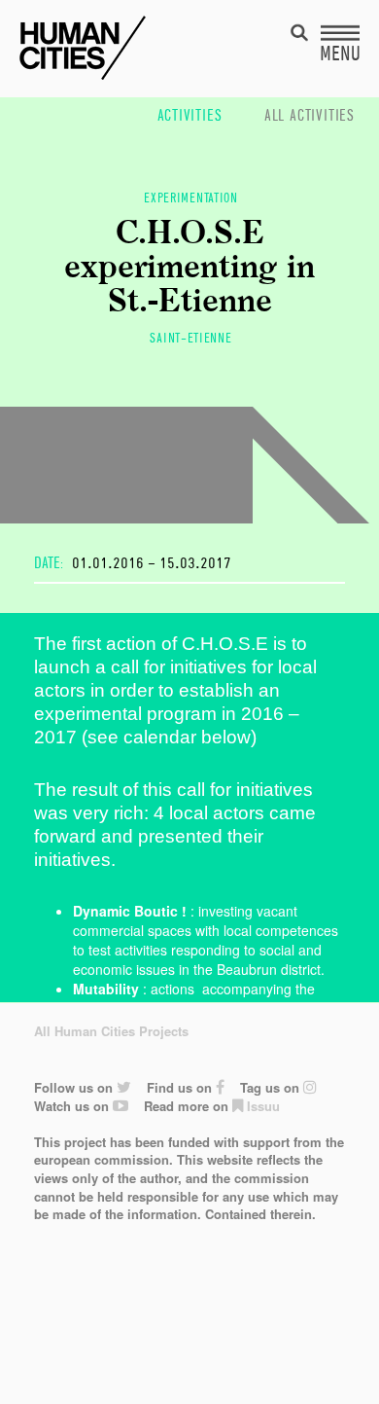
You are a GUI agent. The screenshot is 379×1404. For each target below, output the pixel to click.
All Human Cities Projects (111, 1031)
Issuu (261, 1106)
